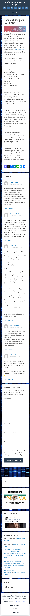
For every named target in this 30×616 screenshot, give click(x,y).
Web (5, 442)
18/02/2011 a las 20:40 (16, 357)
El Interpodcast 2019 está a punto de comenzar (14, 565)
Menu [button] (16, 12)
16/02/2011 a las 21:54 (16, 184)
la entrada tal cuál (19, 50)
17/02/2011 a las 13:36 (15, 216)
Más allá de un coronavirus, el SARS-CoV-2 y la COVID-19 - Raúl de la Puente (14, 551)
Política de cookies (20, 601)
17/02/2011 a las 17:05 (16, 247)
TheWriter (13, 245)
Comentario (8, 398)
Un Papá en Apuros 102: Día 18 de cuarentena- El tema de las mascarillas (15, 555)
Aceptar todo (15, 605)
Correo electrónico (10, 433)
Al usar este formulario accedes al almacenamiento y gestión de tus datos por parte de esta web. (15, 453)
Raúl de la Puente (15, 2)
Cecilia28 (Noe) (14, 182)
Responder (9, 209)
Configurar (15, 612)
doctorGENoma (14, 214)
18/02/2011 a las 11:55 (16, 327)
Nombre (7, 424)
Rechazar (15, 608)
